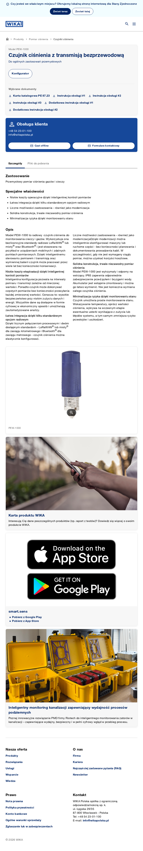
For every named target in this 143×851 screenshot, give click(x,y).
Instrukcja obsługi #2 (107, 95)
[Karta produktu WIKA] (71, 473)
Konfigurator (20, 73)
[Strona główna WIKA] (14, 24)
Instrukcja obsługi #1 (71, 95)
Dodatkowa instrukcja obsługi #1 (71, 102)
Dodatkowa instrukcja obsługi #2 (35, 109)
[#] (71, 665)
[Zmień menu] (134, 24)
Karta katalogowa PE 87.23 (31, 95)
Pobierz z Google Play (27, 617)
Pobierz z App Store (25, 621)
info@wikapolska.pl (20, 135)
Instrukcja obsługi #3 (27, 102)
